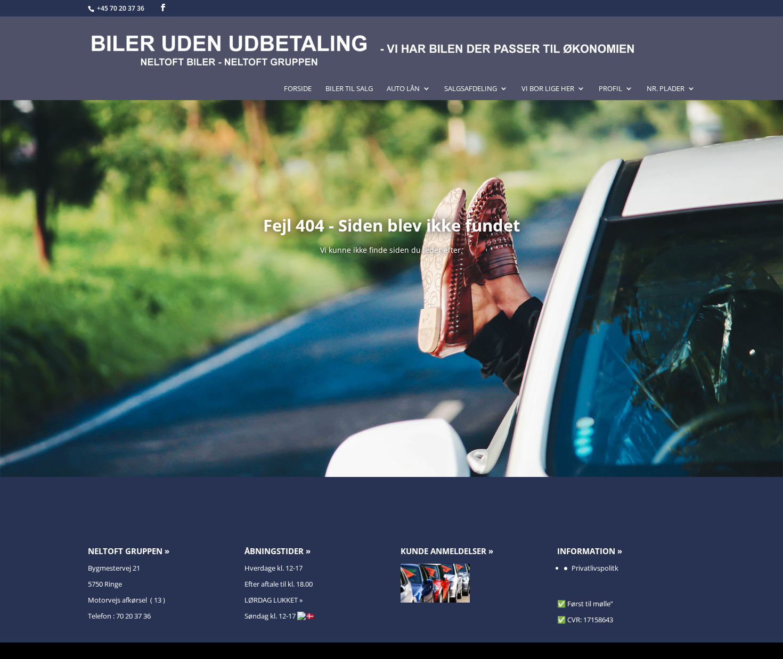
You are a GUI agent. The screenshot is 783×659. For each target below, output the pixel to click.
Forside (298, 89)
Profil (610, 89)
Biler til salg (349, 89)
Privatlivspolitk (595, 568)
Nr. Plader (665, 89)
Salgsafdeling (470, 89)
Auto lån (403, 89)
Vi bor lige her (547, 89)
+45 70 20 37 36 (121, 8)
